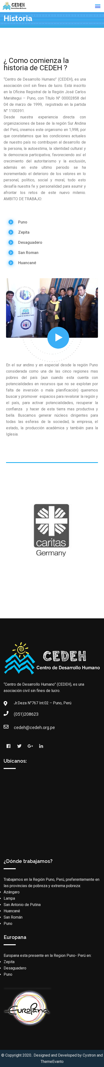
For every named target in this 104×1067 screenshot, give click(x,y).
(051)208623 (18, 714)
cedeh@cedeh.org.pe (18, 727)
